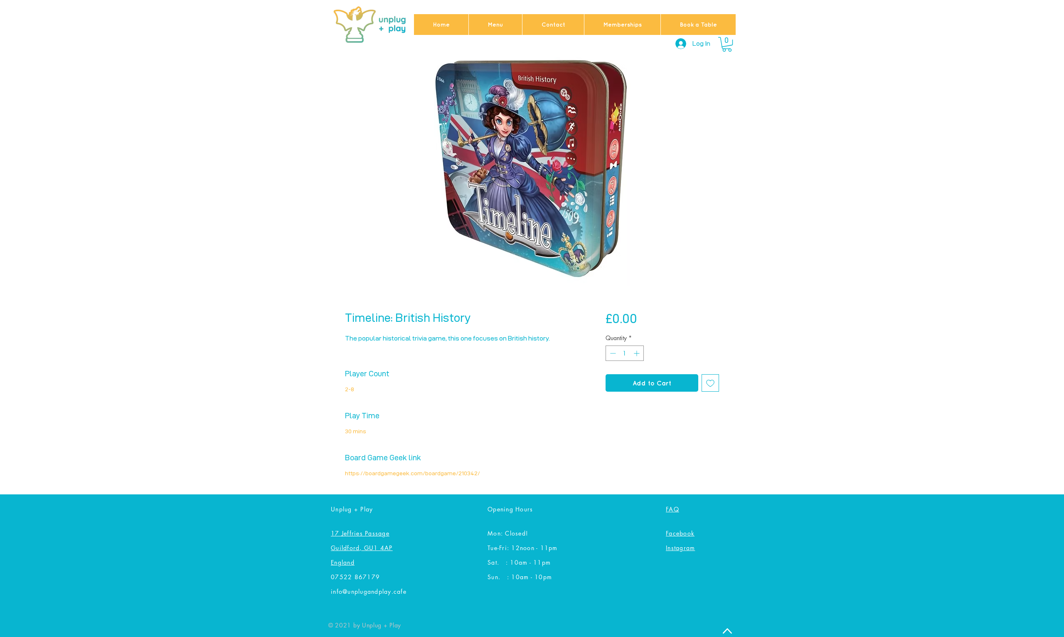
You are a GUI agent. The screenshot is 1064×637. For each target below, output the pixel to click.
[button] (727, 44)
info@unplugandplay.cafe (368, 591)
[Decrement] (612, 353)
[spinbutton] (624, 353)
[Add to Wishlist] (710, 383)
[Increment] (637, 353)
